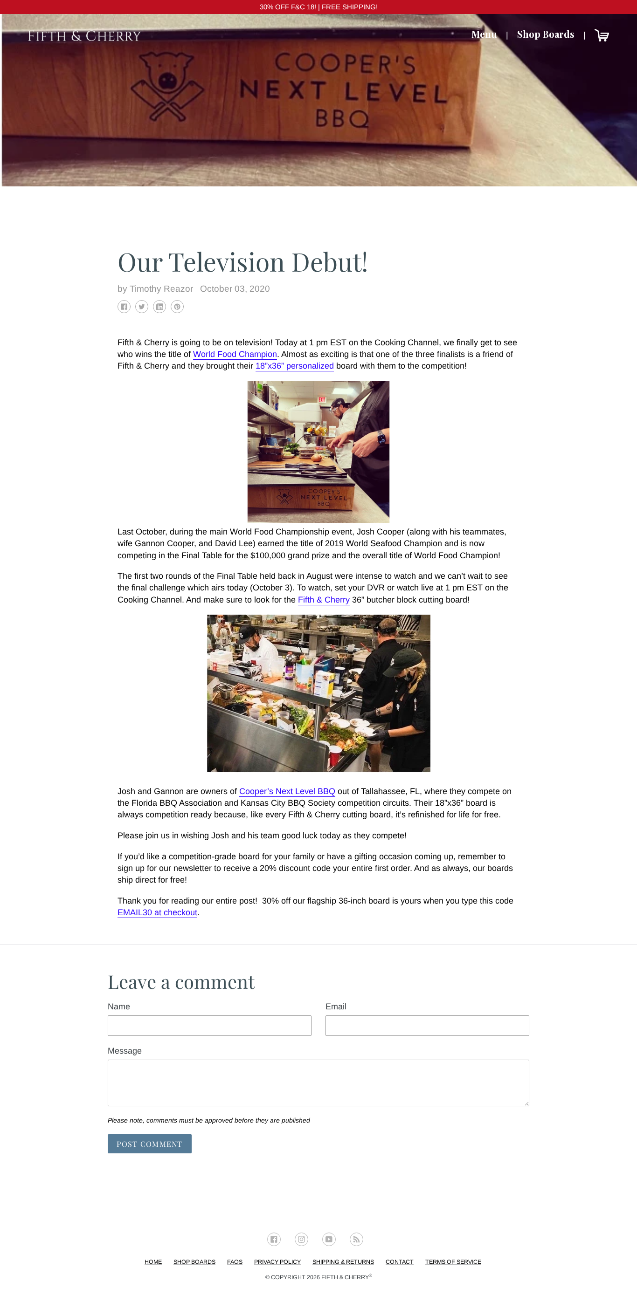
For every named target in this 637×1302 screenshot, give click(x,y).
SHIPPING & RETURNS (343, 1262)
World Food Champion (235, 354)
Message (125, 1050)
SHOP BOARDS (194, 1262)
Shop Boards (546, 33)
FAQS (234, 1262)
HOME (153, 1262)
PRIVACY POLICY (277, 1262)
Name (119, 1006)
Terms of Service (453, 1262)
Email (335, 1006)
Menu (484, 33)
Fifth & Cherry (346, 1277)
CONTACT (400, 1262)
